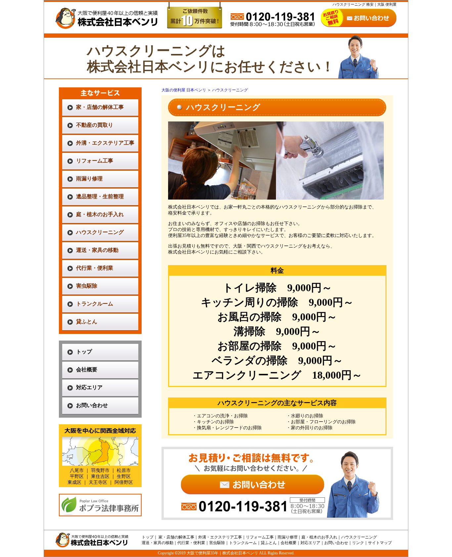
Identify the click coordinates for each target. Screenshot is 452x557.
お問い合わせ (92, 405)
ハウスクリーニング (100, 232)
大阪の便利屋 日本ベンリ (183, 90)
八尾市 (77, 470)
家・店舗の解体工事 (100, 107)
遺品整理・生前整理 (100, 196)
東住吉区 (100, 476)
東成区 (74, 482)
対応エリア (89, 387)
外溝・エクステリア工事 (105, 143)
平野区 (77, 476)
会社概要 (86, 369)
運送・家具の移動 (97, 250)
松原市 (124, 470)
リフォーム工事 (94, 160)
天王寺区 (98, 482)
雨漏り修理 (89, 178)
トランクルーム (94, 303)
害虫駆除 (86, 286)
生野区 (124, 476)
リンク (358, 542)
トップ (84, 351)
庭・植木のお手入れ (100, 214)
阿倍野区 (123, 482)
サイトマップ (380, 542)
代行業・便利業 (94, 268)
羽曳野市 (100, 470)
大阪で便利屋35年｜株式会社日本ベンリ (222, 553)
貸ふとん (86, 321)
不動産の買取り (94, 125)
